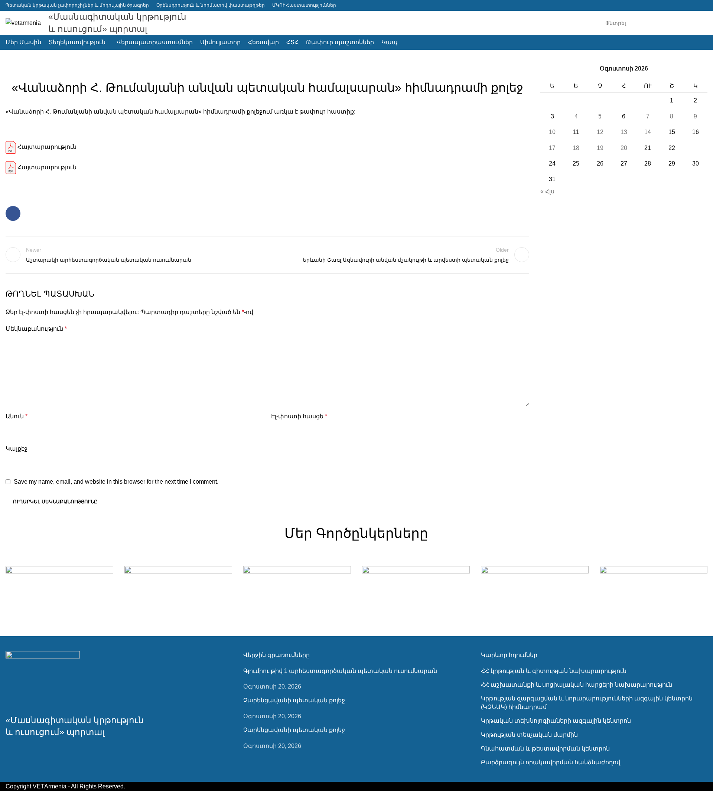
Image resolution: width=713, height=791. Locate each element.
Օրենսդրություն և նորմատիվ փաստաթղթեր (210, 5)
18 (576, 148)
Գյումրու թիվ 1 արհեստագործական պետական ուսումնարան (340, 671)
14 (647, 132)
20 (624, 148)
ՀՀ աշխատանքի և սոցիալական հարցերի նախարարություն (576, 684)
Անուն (16, 416)
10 (552, 132)
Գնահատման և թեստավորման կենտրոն (545, 748)
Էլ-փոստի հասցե (299, 416)
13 (624, 132)
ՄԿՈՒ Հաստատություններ (304, 5)
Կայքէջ (16, 448)
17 (552, 148)
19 (600, 148)
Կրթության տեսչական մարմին (529, 735)
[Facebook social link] (702, 5)
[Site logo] (23, 22)
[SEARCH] (698, 23)
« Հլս (547, 191)
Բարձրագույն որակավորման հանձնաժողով (550, 762)
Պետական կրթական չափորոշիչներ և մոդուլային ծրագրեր (77, 5)
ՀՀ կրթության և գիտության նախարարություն (553, 671)
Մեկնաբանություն (36, 329)
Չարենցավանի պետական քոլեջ (294, 700)
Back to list (267, 254)
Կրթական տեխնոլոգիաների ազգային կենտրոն (556, 721)
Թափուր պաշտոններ (267, 69)
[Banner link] (59, 593)
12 (600, 132)
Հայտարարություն (46, 147)
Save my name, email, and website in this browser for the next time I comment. (116, 481)
